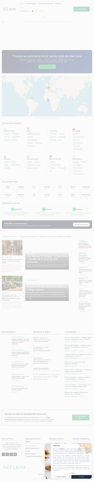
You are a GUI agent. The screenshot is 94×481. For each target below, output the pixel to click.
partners (62, 448)
